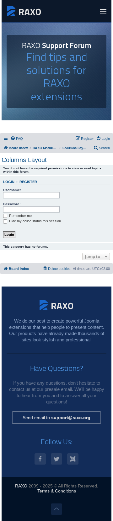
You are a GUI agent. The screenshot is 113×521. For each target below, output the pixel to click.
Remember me (20, 216)
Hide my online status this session (34, 221)
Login (8, 182)
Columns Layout (24, 159)
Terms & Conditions (56, 490)
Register (28, 182)
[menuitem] (16, 138)
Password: (12, 204)
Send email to (56, 417)
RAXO (21, 485)
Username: (12, 190)
